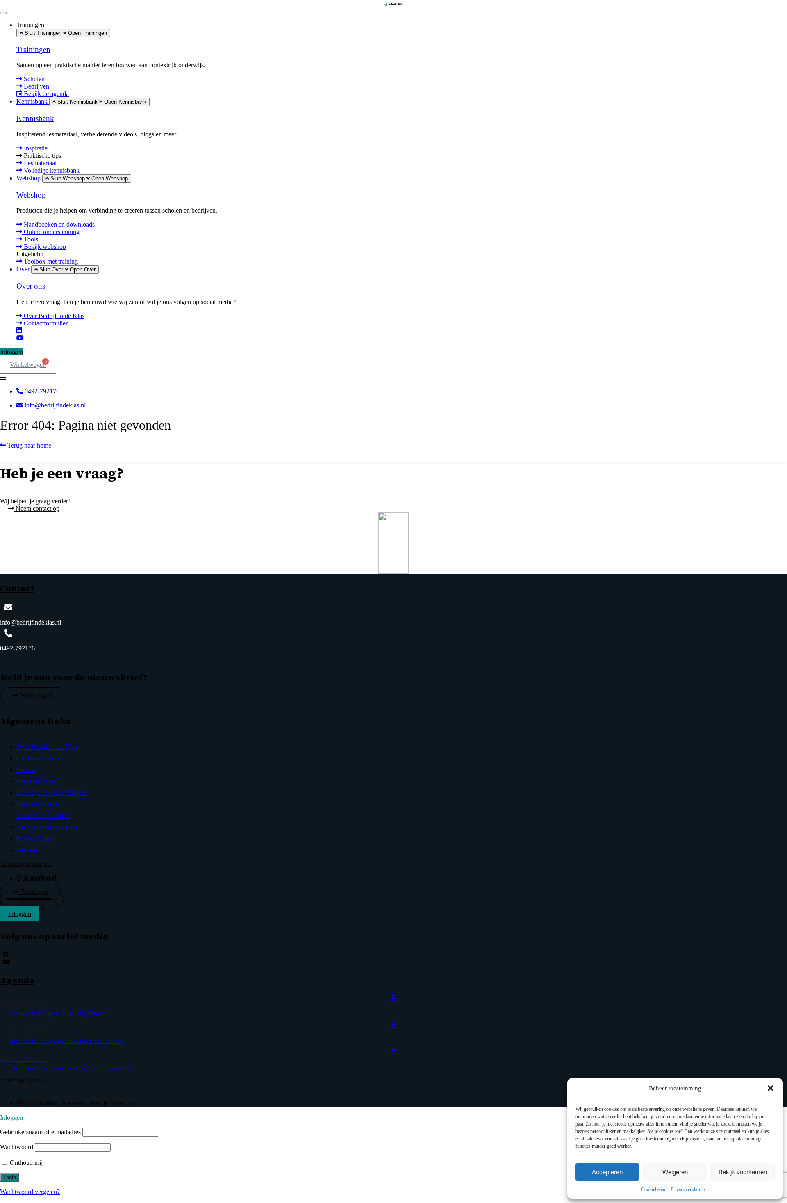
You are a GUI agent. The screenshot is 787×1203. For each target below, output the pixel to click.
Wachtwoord (16, 1147)
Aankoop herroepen (26, 863)
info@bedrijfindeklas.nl (30, 622)
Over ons (30, 286)
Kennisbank (35, 118)
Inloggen (11, 351)
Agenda (17, 980)
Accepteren (607, 1172)
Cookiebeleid (653, 1189)
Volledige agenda (22, 1080)
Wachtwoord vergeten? (30, 1191)
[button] (771, 1088)
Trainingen (33, 49)
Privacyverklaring (688, 1189)
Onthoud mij (25, 1162)
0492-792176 (17, 648)
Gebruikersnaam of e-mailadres (40, 1131)
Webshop (31, 195)
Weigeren (675, 1172)
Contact (17, 588)
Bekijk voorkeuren (743, 1172)
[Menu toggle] (3, 13)
